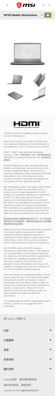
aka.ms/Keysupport (16, 136)
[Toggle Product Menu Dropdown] (42, 15)
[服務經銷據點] (47, 15)
